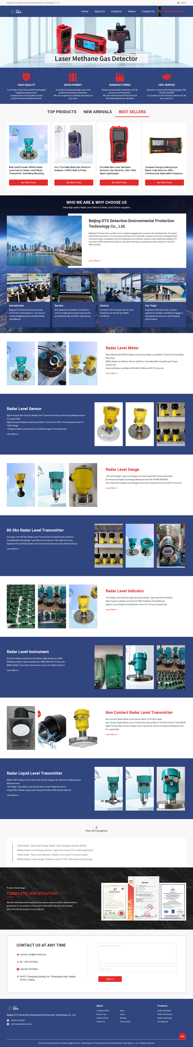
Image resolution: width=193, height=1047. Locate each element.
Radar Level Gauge (122, 469)
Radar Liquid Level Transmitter (34, 772)
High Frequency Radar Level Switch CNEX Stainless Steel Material (135, 601)
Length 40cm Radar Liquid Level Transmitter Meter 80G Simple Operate (39, 790)
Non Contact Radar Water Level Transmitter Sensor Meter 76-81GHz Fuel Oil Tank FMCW (146, 722)
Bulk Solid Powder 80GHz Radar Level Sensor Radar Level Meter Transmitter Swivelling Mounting (145, 356)
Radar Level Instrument (28, 651)
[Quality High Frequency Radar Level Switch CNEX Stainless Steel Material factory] (52, 606)
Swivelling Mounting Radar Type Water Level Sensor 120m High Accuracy (40, 540)
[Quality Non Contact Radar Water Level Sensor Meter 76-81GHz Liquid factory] (21, 727)
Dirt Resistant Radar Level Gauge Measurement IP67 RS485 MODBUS (137, 479)
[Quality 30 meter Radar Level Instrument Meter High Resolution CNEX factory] (109, 667)
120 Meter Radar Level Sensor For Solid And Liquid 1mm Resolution (37, 428)
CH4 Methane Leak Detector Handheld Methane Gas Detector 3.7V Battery (56, 845)
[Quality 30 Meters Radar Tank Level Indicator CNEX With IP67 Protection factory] (140, 667)
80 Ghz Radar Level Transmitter (35, 529)
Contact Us (100, 1021)
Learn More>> (95, 260)
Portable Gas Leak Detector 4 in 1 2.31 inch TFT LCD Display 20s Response (163, 169)
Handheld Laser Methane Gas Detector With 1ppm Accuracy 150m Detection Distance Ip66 (65, 859)
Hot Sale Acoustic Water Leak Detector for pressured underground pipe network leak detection (116, 170)
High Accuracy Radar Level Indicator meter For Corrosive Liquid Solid (136, 604)
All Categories (163, 1021)
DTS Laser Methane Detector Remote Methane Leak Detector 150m (53, 849)
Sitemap (123, 1018)
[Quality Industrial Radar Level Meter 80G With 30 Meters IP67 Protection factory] (83, 363)
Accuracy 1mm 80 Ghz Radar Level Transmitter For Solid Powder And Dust (40, 536)
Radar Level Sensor (24, 408)
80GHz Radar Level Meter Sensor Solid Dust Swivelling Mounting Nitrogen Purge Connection (141, 363)
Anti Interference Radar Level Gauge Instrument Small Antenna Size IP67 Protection (144, 482)
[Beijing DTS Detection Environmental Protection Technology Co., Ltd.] (16, 11)
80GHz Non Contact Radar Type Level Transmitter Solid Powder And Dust (73, 169)
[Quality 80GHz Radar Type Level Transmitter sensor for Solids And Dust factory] (171, 667)
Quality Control (102, 1018)
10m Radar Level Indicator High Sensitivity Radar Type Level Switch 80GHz (139, 597)
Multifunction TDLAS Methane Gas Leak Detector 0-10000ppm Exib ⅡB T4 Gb (57, 854)
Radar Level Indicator (125, 590)
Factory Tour (101, 1014)
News (122, 1010)
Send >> (110, 978)
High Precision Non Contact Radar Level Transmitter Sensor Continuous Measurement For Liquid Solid (46, 417)
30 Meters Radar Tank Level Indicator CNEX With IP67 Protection (36, 661)
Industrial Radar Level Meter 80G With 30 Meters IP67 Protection (135, 368)
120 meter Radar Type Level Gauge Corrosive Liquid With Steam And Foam (139, 476)
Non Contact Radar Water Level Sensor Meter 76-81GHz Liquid (134, 719)
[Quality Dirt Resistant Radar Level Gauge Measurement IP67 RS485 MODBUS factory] (52, 484)
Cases (122, 1014)
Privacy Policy (125, 1021)
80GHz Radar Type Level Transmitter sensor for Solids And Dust (36, 665)
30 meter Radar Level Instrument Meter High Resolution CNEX (35, 658)
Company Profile (102, 1010)
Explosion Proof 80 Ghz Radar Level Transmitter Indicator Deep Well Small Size (42, 543)
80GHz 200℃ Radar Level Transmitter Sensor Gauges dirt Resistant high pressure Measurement (26, 170)
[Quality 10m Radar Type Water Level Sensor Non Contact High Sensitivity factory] (140, 788)
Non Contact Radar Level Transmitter (139, 712)
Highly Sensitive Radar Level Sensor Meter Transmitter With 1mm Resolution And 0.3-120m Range (45, 423)
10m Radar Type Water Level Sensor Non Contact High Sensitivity (36, 786)
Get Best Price (28, 182)
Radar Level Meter (122, 347)
